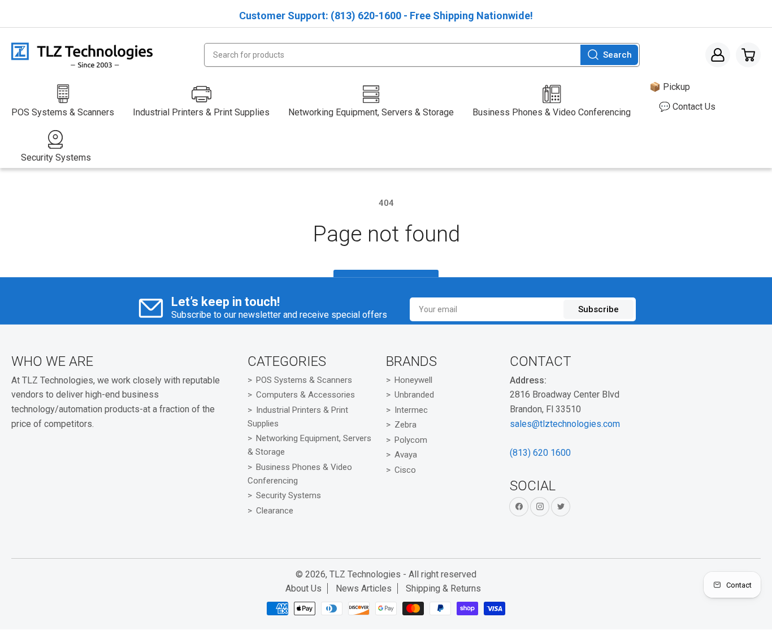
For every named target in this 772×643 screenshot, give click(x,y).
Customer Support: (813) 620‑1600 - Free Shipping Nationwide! (386, 15)
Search (617, 55)
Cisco (405, 470)
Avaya (405, 455)
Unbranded (414, 395)
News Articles (364, 588)
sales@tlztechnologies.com (565, 423)
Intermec (411, 410)
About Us (303, 588)
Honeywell (413, 380)
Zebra (405, 425)
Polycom (410, 440)
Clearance (274, 511)
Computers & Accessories (305, 395)
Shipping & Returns (443, 588)
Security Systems (288, 495)
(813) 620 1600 (540, 452)
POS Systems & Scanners (304, 380)
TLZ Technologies (365, 574)
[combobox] (422, 55)
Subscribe (598, 309)
